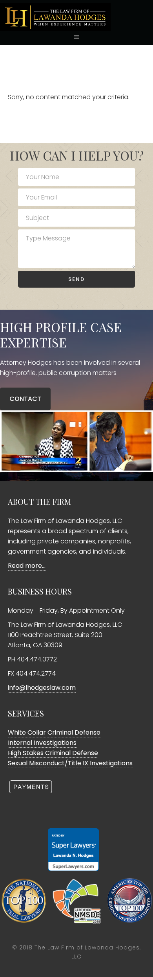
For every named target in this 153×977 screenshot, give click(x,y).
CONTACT (25, 398)
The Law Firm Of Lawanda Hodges (76, 17)
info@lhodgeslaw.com (42, 687)
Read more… (27, 565)
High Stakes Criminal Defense (53, 752)
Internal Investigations (42, 742)
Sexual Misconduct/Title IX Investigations (70, 763)
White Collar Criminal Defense (54, 732)
